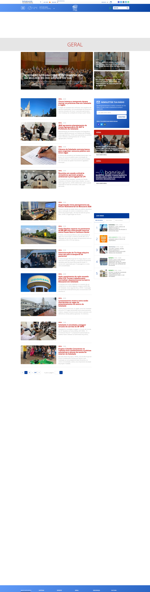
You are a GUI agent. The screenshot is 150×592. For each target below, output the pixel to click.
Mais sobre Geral (101, 155)
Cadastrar (121, 117)
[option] (57, 71)
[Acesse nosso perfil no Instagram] (123, 2)
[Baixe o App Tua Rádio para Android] (128, 2)
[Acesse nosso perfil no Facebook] (119, 2)
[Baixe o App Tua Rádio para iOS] (126, 2)
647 (35, 372)
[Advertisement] (75, 25)
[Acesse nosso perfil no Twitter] (121, 2)
